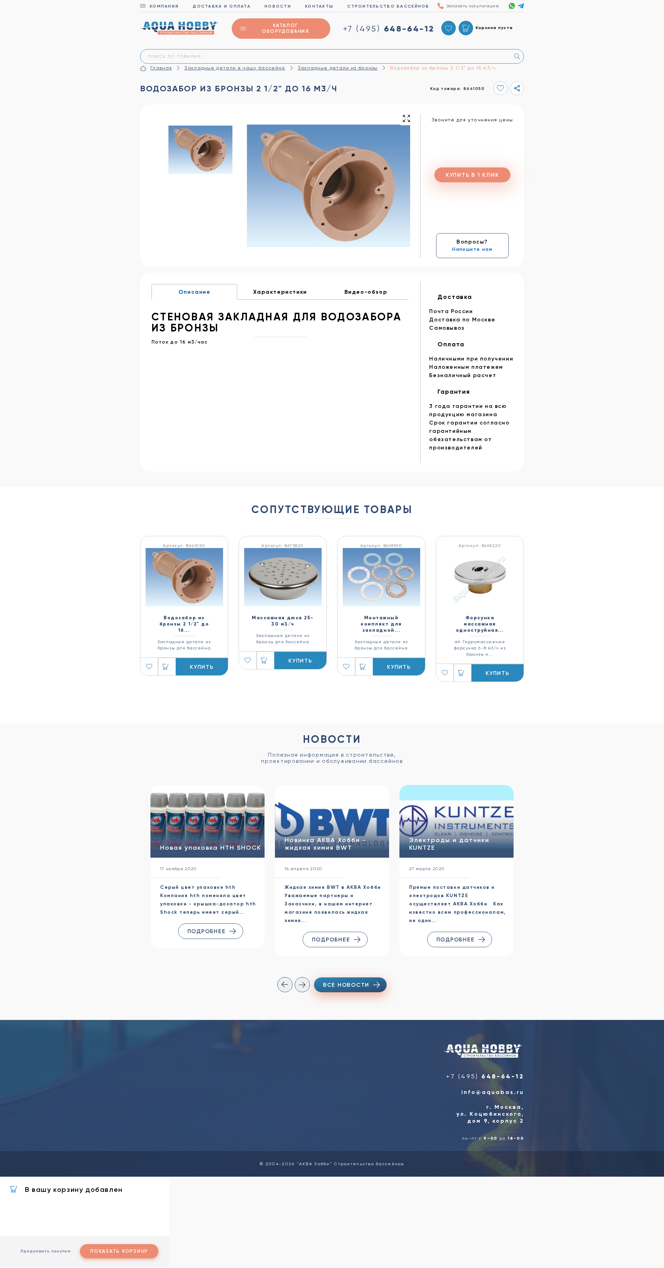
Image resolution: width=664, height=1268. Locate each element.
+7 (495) (389, 29)
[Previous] (285, 984)
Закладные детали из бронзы (338, 68)
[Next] (302, 984)
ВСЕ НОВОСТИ (346, 985)
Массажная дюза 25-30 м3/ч (283, 621)
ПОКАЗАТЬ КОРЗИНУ (119, 1251)
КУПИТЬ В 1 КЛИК (472, 175)
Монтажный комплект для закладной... (381, 624)
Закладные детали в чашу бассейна (234, 68)
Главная (161, 68)
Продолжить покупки (45, 1251)
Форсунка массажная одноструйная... (480, 624)
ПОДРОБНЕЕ (206, 931)
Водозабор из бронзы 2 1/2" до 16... (184, 624)
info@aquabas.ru (492, 1092)
